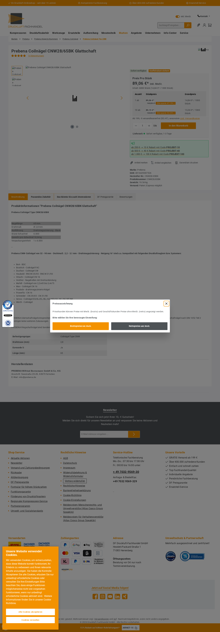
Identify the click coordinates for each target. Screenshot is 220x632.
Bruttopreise (80, 326)
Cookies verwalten (30, 620)
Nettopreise (139, 326)
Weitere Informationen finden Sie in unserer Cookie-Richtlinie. (29, 600)
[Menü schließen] (166, 303)
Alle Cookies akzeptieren (30, 612)
